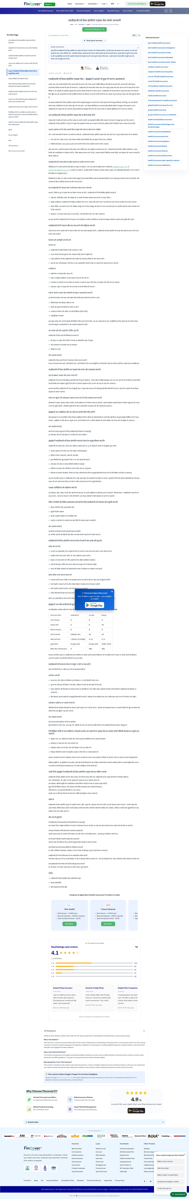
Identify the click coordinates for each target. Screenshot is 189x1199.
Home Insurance (77, 1158)
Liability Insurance (150, 1165)
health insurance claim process (160, 156)
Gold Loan (99, 1158)
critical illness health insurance (160, 86)
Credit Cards (148, 1158)
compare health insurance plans (160, 72)
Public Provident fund (127, 1158)
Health (88, 24)
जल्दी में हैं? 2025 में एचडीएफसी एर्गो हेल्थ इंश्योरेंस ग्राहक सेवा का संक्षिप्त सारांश (23, 123)
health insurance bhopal (157, 146)
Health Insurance (77, 1155)
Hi (76, 24)
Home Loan (99, 1162)
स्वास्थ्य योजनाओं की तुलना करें (93, 29)
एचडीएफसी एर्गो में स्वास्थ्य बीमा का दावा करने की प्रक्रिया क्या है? (22, 49)
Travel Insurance (77, 1171)
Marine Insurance (150, 1171)
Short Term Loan (101, 1171)
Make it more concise (165, 1161)
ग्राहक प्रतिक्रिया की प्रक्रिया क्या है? (18, 78)
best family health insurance (159, 43)
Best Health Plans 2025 (64, 11)
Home (70, 4)
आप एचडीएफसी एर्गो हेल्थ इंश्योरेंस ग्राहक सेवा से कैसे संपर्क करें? (21, 42)
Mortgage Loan (101, 1165)
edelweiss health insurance (158, 91)
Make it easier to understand (168, 1175)
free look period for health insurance (162, 100)
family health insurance (157, 96)
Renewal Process (113, 11)
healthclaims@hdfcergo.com (59, 170)
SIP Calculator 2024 (126, 1168)
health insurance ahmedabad (159, 132)
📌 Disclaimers (13, 146)
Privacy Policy (119, 1180)
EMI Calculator (100, 1155)
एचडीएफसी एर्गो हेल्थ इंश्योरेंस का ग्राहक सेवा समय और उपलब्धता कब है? (22, 57)
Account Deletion (52, 1180)
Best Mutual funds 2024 (152, 1155)
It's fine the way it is (164, 1188)
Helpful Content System (65, 1077)
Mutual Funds (124, 1155)
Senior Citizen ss (125, 1165)
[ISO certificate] (54, 1168)
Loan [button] (104, 4)
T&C (42, 1180)
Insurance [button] (79, 4)
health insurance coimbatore (159, 165)
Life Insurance (76, 1162)
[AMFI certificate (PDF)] (27, 1168)
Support (48, 4)
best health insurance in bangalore (161, 48)
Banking (146, 1148)
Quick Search (180, 1194)
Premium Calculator (84, 11)
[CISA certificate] (36, 1168)
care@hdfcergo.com (119, 167)
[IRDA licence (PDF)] (45, 1168)
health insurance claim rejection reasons (163, 160)
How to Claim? (128, 11)
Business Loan (101, 1148)
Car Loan (99, 1152)
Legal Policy (108, 1180)
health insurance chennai (158, 151)
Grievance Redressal (94, 1180)
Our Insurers (76, 1165)
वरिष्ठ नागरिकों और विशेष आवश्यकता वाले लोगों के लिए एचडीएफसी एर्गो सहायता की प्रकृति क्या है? (21, 85)
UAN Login (123, 1171)
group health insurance (157, 110)
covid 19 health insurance (158, 81)
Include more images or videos (168, 1182)
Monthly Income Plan (127, 1152)
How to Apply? (99, 11)
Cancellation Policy (67, 1180)
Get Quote (69, 924)
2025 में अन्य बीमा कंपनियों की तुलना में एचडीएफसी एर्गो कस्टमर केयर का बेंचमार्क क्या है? (22, 100)
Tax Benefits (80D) (143, 11)
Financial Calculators (127, 1148)
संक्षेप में (10, 130)
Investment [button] (92, 4)
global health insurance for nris (160, 105)
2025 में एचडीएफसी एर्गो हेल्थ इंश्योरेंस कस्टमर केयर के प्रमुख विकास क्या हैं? (22, 72)
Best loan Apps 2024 (151, 1152)
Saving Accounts (125, 1162)
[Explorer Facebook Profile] (144, 1181)
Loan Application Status (152, 1168)
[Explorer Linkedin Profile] (150, 1181)
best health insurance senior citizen (162, 62)
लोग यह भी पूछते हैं (12, 135)
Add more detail (163, 1168)
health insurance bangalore (158, 141)
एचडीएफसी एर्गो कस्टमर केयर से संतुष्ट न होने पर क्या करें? (23, 107)
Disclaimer (80, 1180)
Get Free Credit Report (137, 4)
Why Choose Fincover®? (16, 151)
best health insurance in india (159, 53)
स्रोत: (9, 140)
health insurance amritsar (158, 136)
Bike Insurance (77, 1148)
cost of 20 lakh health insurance (160, 77)
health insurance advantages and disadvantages (161, 125)
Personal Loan (101, 1168)
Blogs (36, 1180)
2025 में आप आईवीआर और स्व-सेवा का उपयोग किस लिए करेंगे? (23, 65)
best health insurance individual (160, 57)
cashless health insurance (158, 67)
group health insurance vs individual (162, 115)
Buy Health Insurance (45, 11)
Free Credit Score (150, 1162)
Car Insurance (76, 1152)
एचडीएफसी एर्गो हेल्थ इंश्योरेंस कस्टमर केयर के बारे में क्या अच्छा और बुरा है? (22, 93)
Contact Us (27, 1180)
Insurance (81, 24)
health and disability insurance (160, 120)
